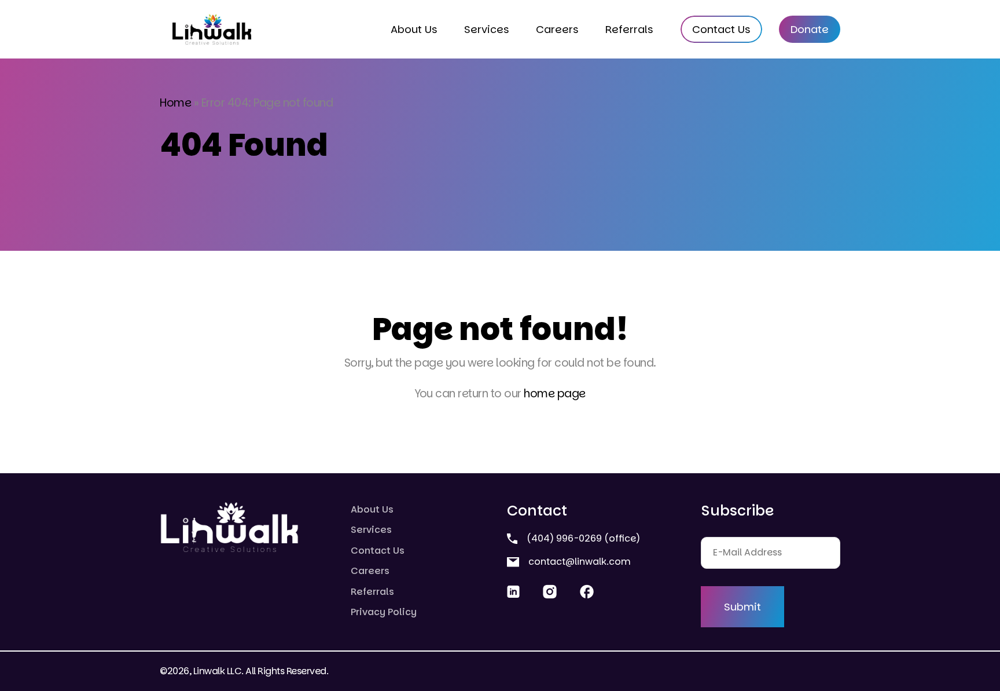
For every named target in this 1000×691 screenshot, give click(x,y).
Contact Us (721, 29)
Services (486, 29)
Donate (810, 29)
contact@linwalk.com (578, 561)
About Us (414, 29)
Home (175, 103)
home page (555, 393)
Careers (557, 29)
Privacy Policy (384, 612)
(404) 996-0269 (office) (582, 538)
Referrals (629, 29)
